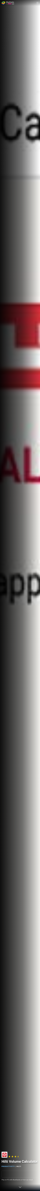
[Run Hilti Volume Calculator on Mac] (20, 1174)
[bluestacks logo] (8, 3)
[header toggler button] (37, 3)
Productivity (8, 1166)
